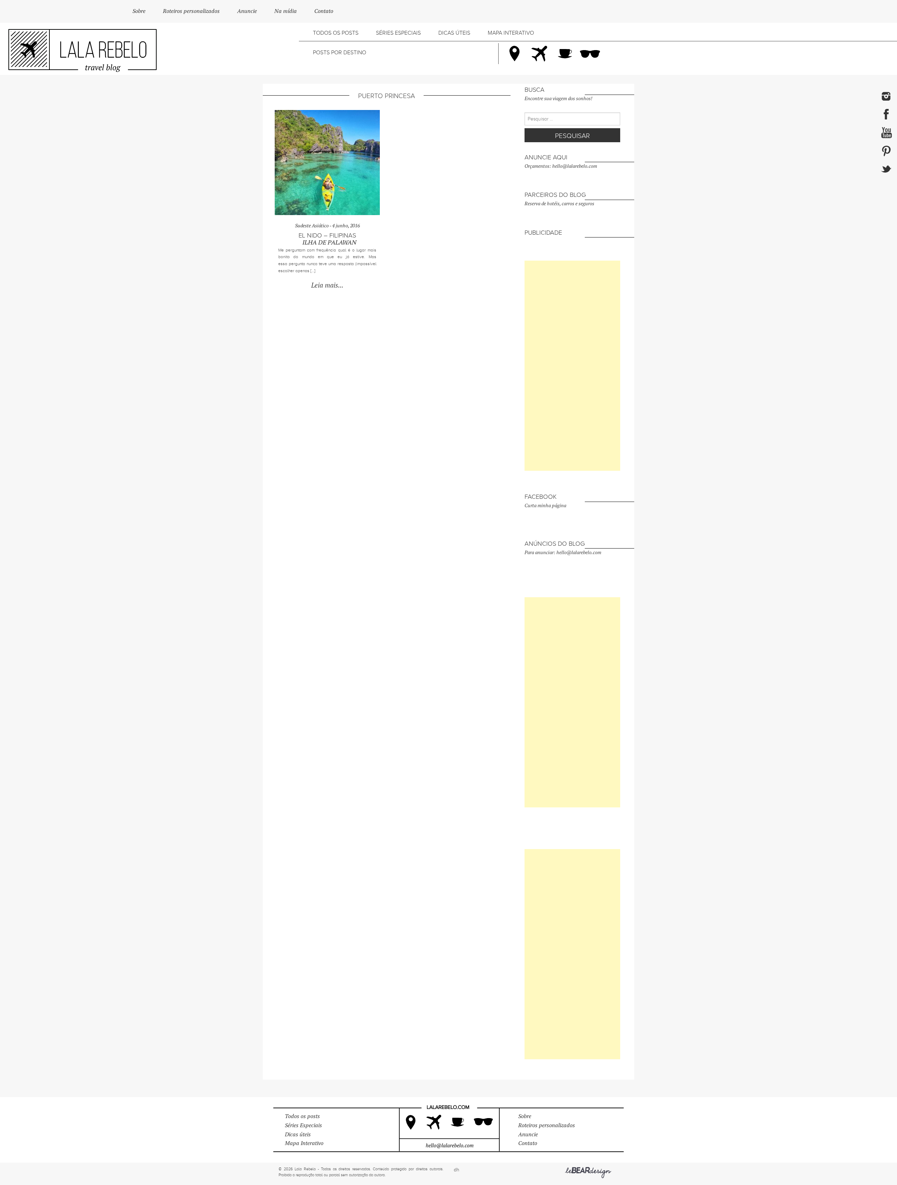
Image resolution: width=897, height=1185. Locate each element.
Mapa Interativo (511, 33)
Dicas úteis (454, 33)
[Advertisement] (572, 366)
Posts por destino (339, 52)
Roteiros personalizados (191, 11)
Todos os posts (335, 33)
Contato (323, 11)
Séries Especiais (398, 33)
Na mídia (285, 11)
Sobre (138, 11)
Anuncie (247, 11)
